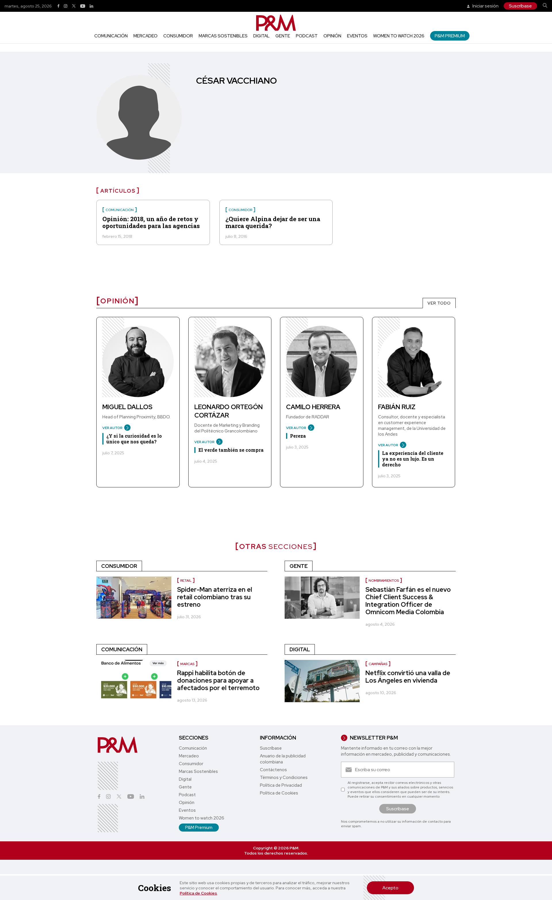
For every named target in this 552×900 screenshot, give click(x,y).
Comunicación (111, 36)
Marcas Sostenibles (223, 36)
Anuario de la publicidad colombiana (283, 759)
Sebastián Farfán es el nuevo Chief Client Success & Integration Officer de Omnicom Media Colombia (408, 600)
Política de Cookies (198, 893)
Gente (282, 36)
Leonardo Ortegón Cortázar (228, 411)
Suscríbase (520, 6)
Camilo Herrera (313, 407)
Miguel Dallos (127, 407)
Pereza (298, 436)
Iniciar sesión (485, 6)
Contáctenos (273, 770)
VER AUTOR (112, 428)
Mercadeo (145, 36)
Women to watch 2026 (398, 36)
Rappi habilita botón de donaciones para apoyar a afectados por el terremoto (218, 680)
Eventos (357, 36)
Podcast (307, 36)
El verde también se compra (231, 450)
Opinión (332, 36)
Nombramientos (384, 580)
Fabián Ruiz (396, 407)
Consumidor (178, 36)
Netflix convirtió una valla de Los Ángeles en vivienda (407, 677)
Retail (185, 580)
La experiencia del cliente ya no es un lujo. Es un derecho (412, 459)
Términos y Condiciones (284, 777)
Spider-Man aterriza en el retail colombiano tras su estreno (214, 597)
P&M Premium (450, 36)
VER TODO (439, 303)
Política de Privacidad (281, 785)
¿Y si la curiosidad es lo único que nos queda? (134, 439)
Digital (261, 36)
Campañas (378, 664)
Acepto (390, 888)
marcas (187, 664)
